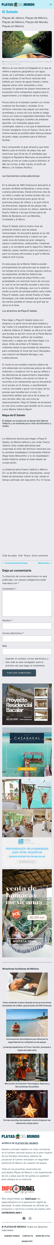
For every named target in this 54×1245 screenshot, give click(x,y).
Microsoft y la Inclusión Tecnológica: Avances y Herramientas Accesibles (27, 1085)
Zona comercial (40, 555)
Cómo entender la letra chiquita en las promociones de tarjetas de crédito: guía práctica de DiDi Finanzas (27, 1004)
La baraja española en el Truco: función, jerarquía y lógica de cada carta (27, 1048)
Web (4, 646)
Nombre (7, 620)
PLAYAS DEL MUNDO (26, 1143)
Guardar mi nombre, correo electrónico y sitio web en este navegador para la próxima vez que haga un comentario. (27, 662)
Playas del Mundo (36, 22)
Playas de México (36, 18)
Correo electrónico (13, 633)
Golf (20, 555)
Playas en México (13, 26)
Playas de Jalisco (13, 18)
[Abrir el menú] (50, 4)
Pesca (27, 555)
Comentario (9, 588)
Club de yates (9, 555)
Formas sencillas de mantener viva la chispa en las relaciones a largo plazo (27, 1121)
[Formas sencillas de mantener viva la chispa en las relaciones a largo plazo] (27, 1104)
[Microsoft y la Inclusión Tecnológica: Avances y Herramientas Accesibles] (27, 1068)
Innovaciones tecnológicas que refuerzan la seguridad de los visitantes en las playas (27, 1040)
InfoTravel (30, 1198)
